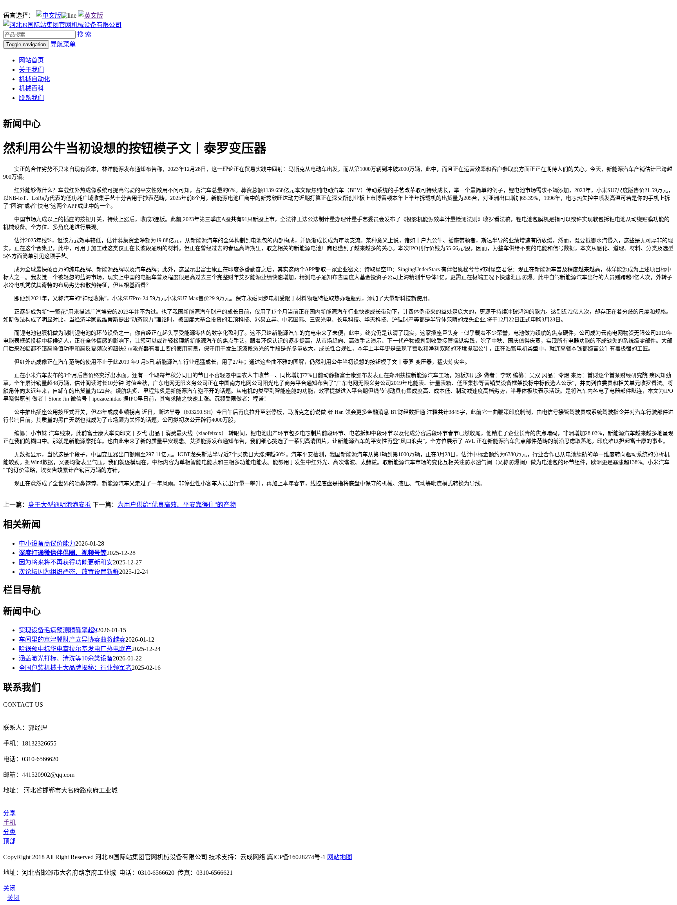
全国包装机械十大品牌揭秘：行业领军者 (75, 667)
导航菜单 (63, 44)
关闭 (13, 897)
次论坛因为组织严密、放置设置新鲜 (69, 571)
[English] (90, 15)
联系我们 (31, 97)
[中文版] (48, 15)
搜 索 (84, 34)
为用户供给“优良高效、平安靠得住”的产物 (177, 504)
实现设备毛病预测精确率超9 (58, 630)
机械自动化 (34, 79)
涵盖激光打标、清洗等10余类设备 (66, 658)
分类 (9, 832)
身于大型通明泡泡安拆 (59, 504)
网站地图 (339, 857)
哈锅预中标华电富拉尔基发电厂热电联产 (75, 649)
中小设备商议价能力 (47, 543)
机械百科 (31, 88)
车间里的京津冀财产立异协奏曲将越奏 (72, 639)
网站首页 (31, 60)
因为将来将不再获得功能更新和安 (66, 562)
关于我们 (31, 69)
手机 (9, 822)
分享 (9, 813)
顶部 (9, 841)
